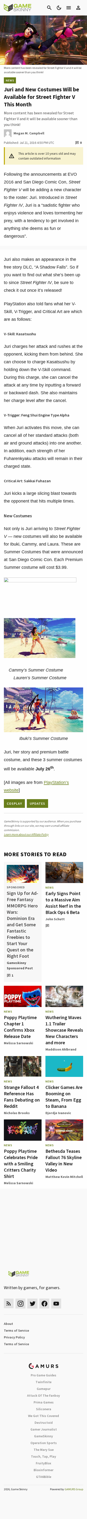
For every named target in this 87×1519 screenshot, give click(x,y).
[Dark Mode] (59, 8)
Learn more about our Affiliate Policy (26, 834)
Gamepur (44, 1389)
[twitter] (32, 1303)
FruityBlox (43, 1463)
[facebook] (44, 1303)
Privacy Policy (14, 1337)
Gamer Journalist (43, 1429)
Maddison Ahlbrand (60, 1049)
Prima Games (44, 1402)
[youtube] (56, 1303)
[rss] (9, 1303)
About (8, 1324)
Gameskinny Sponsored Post (20, 965)
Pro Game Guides (43, 1375)
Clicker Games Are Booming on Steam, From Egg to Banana (63, 1096)
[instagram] (20, 1303)
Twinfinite (43, 1382)
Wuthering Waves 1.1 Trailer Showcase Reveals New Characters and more (64, 1029)
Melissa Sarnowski (18, 1043)
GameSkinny (43, 1436)
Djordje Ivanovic (58, 1113)
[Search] (49, 8)
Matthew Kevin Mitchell (64, 1177)
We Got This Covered (43, 1416)
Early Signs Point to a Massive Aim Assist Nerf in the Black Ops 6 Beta (63, 902)
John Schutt (55, 919)
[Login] (78, 8)
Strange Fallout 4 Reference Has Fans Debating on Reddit (22, 1096)
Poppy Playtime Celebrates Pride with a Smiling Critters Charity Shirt (21, 1163)
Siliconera (43, 1409)
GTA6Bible (43, 1477)
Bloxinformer (43, 1470)
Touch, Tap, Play (43, 1456)
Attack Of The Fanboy (43, 1395)
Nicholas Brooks (17, 1113)
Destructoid (44, 1422)
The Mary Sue (44, 1449)
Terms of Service (16, 1330)
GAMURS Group (74, 1489)
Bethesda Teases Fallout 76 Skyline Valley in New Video (63, 1160)
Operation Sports (43, 1443)
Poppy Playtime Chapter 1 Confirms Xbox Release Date (20, 1026)
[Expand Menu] (68, 8)
